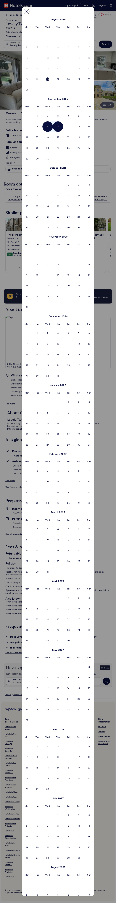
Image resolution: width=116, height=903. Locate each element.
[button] (79, 36)
